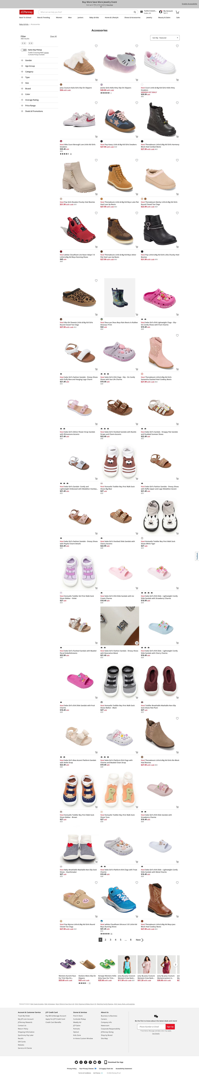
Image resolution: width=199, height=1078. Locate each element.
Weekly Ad (77, 1022)
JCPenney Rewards (25, 1022)
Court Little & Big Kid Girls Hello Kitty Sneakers (158, 89)
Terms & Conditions (84, 1073)
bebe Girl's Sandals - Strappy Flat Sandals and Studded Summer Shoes (159, 433)
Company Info (106, 1022)
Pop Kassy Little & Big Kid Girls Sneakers (118, 144)
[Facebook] (86, 1062)
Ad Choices (96, 1073)
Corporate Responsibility (110, 1029)
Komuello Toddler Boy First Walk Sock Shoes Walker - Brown (77, 816)
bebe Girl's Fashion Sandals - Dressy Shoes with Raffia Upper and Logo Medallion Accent (160, 487)
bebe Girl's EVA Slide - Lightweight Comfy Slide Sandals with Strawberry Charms (159, 597)
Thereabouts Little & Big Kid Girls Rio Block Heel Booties (160, 761)
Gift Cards (22, 1042)
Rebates (21, 1045)
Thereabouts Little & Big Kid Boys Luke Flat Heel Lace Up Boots (119, 203)
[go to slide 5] (103, 6)
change (46, 53)
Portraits (76, 1029)
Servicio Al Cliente (25, 1048)
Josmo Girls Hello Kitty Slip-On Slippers (115, 88)
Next (138, 939)
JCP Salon (76, 1025)
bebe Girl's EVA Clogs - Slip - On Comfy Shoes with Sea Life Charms (117, 378)
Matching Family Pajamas (105, 1004)
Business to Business (109, 1016)
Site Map (104, 1038)
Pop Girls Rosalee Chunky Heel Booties (77, 202)
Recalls (20, 1038)
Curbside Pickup (79, 1019)
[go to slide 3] (99, 6)
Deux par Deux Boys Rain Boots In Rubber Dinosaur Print (119, 323)
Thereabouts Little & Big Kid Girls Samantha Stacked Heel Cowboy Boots (156, 378)
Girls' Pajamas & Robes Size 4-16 (85, 1004)
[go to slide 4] (101, 6)
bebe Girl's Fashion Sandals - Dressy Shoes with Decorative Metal (119, 652)
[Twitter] (76, 1062)
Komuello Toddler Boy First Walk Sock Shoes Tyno (117, 816)
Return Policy (23, 1029)
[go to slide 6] (105, 6)
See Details (155, 1034)
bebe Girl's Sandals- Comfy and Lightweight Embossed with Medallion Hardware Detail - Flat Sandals (79, 487)
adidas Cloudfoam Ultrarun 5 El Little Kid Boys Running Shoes (118, 925)
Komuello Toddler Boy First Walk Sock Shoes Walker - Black (117, 706)
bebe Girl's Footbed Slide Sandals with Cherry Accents (117, 542)
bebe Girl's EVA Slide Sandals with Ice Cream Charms (117, 597)
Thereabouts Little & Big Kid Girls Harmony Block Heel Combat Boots (160, 145)
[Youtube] (95, 1062)
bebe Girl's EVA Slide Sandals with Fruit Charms (77, 706)
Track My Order (24, 1016)
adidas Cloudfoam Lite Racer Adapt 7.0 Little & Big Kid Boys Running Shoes (77, 256)
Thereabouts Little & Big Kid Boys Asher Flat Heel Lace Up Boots (118, 256)
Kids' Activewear (49, 1004)
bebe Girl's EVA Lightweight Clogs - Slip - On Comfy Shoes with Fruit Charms (159, 323)
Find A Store (78, 1016)
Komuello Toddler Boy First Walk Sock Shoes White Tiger (158, 542)
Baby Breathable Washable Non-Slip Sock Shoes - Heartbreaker (78, 871)
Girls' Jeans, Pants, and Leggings (124, 1004)
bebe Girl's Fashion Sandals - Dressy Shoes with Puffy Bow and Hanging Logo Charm (79, 378)
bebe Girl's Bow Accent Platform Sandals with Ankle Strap (78, 761)
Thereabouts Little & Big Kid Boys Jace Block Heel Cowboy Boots (158, 925)
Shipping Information (26, 1032)
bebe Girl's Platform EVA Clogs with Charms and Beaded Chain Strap (116, 761)
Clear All (53, 36)
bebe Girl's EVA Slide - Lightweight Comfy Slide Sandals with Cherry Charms (159, 652)
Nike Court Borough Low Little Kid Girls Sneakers (77, 145)
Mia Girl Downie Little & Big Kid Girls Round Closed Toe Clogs (76, 323)
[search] (135, 12)
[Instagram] (81, 1062)
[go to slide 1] (94, 6)
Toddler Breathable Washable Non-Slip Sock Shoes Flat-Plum (158, 706)
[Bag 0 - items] (177, 12)
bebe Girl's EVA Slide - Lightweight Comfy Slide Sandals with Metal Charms (159, 871)
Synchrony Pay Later (26, 1035)
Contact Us (22, 1025)
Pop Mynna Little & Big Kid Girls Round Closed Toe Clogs (77, 925)
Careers (104, 1019)
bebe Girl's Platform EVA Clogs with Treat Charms (118, 871)
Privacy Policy (72, 1069)
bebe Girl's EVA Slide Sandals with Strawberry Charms (156, 816)
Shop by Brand (106, 1035)
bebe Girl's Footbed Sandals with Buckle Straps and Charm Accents (118, 433)
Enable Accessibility (189, 4)
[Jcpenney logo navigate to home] (26, 12)
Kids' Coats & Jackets (37, 1004)
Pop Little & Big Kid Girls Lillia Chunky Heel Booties (160, 256)
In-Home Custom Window (83, 1038)
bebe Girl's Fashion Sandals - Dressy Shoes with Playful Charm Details (79, 542)
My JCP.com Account (26, 1019)
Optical (76, 1032)
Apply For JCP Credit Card (55, 1019)
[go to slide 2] (96, 6)
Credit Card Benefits (53, 1022)
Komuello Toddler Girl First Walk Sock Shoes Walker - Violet (77, 597)
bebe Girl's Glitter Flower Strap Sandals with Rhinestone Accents (77, 433)
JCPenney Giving (107, 1032)
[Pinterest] (90, 1062)
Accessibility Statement (124, 1069)
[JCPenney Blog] (99, 1062)
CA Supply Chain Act (106, 1069)
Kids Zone (77, 1035)
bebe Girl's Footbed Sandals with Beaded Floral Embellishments (78, 652)
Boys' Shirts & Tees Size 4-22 (65, 1004)
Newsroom (105, 1025)
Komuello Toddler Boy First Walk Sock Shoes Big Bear (117, 487)
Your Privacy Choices (86, 1069)
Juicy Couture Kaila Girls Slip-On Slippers (76, 88)
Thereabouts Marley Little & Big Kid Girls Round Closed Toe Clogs (159, 203)
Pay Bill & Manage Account (56, 1016)
